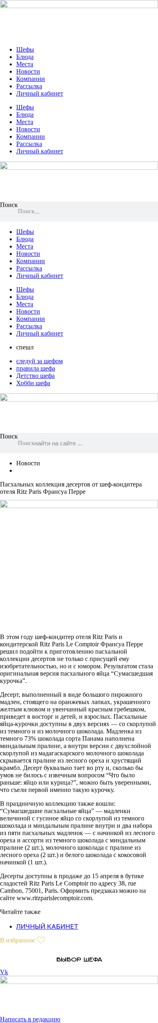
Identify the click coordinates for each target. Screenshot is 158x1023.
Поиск (9, 204)
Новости (28, 71)
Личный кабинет (39, 93)
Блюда (25, 56)
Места (24, 64)
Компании (30, 78)
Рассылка (29, 86)
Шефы (25, 49)
